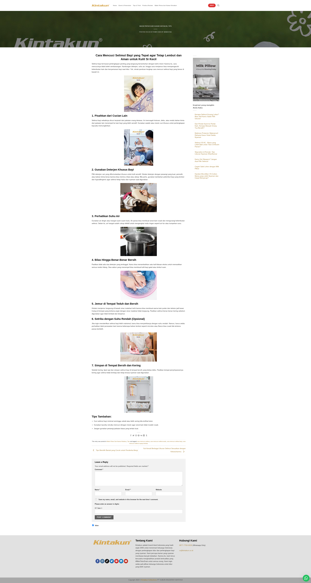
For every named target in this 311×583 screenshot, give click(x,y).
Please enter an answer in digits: (107, 504)
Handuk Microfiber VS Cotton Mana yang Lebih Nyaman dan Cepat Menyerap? (206, 176)
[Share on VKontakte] (141, 436)
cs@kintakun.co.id (186, 550)
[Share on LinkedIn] (144, 436)
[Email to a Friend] (136, 436)
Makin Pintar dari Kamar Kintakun (166, 5)
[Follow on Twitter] (112, 561)
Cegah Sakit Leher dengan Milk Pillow (207, 168)
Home (115, 5)
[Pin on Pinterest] (138, 436)
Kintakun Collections (149, 580)
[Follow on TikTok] (107, 561)
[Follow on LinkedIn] (121, 561)
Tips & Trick (137, 5)
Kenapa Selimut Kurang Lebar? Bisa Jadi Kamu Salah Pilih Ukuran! (207, 116)
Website (159, 490)
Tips (170, 26)
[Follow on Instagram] (102, 561)
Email (128, 490)
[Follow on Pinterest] (116, 561)
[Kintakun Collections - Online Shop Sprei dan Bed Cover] (100, 5)
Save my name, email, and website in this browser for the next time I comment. (128, 499)
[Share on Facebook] (131, 436)
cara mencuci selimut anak (158, 441)
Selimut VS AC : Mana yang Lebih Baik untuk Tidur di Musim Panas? (207, 145)
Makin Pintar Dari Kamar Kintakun (153, 26)
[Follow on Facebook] (97, 561)
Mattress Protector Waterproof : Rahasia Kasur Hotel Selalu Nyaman (207, 135)
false (97, 525)
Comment (99, 469)
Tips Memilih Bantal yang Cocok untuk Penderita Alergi (116, 450)
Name (97, 490)
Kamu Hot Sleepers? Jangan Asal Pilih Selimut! (206, 160)
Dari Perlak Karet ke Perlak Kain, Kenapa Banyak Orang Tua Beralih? (206, 126)
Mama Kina (168, 32)
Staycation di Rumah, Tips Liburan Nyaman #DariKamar (206, 153)
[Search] (218, 5)
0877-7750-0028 (185, 545)
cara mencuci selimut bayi (174, 441)
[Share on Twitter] (133, 436)
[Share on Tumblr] (146, 436)
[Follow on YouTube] (126, 561)
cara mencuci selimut (143, 441)
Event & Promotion (125, 5)
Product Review (147, 5)
